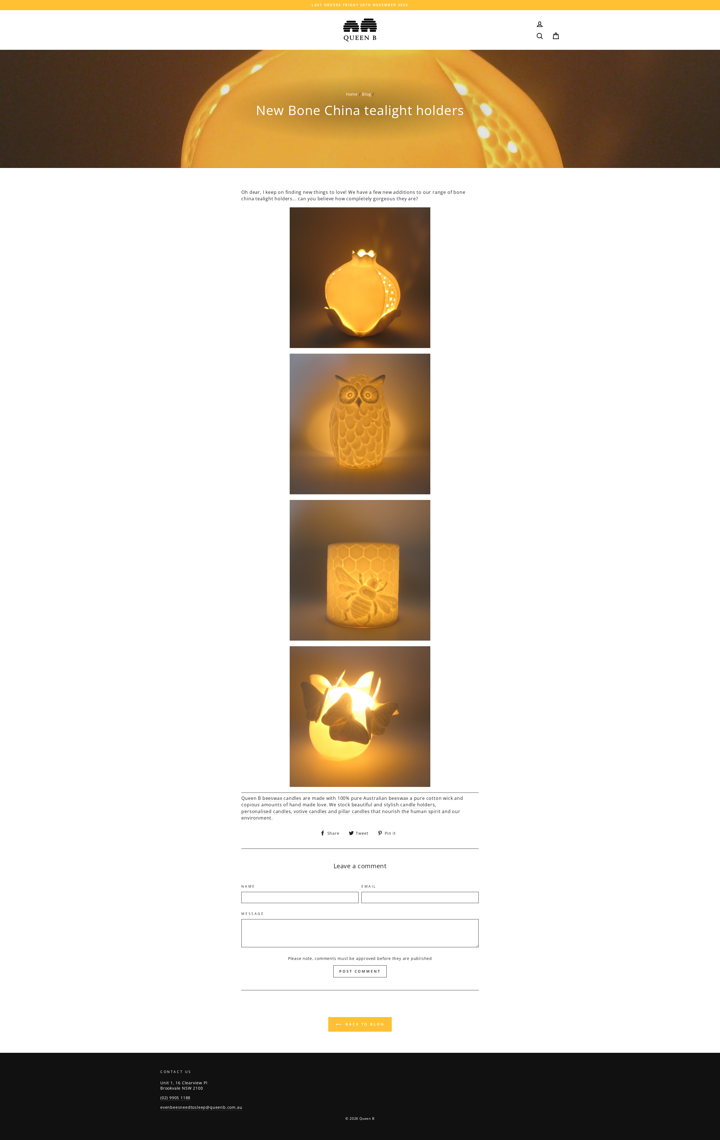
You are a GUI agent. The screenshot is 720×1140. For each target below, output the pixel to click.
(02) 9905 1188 (175, 1097)
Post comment (360, 971)
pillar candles (354, 811)
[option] (360, 5)
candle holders (417, 805)
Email (368, 886)
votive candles (310, 811)
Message (252, 914)
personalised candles (266, 811)
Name (248, 886)
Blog (366, 94)
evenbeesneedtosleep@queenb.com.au (201, 1107)
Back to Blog (363, 1024)
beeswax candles (282, 798)
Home (352, 94)
